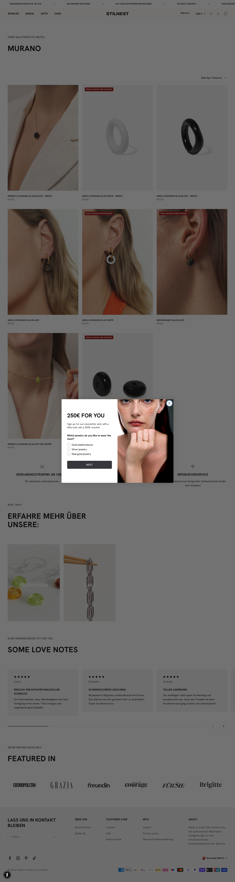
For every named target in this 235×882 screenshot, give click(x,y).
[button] (7, 875)
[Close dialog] (169, 403)
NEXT (89, 464)
